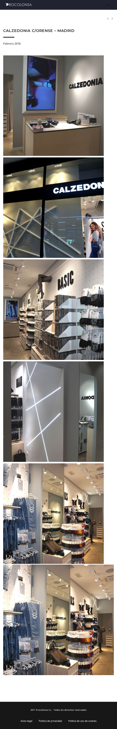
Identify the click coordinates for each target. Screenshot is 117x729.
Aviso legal (26, 721)
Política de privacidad (50, 721)
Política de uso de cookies (82, 721)
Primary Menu (108, 5)
